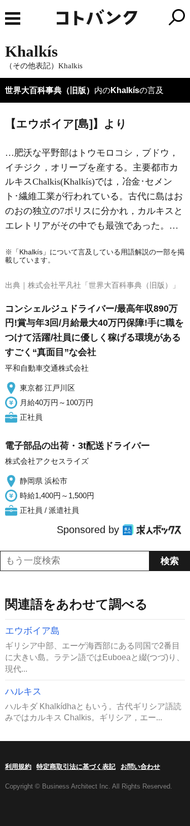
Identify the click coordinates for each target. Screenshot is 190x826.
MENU (12, 18)
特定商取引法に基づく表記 (76, 766)
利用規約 (18, 766)
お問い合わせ (140, 766)
